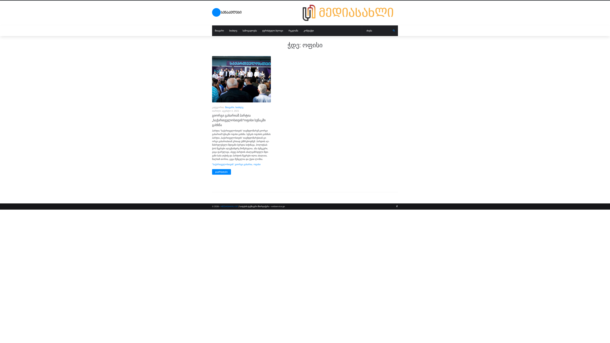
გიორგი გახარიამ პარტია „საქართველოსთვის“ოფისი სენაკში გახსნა (239, 120)
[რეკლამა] (350, 12)
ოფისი (257, 164)
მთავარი (229, 107)
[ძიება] (377, 30)
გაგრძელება (221, 172)
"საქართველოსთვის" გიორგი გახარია (232, 164)
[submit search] (394, 31)
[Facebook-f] (397, 206)
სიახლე (239, 107)
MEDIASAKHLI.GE (229, 206)
